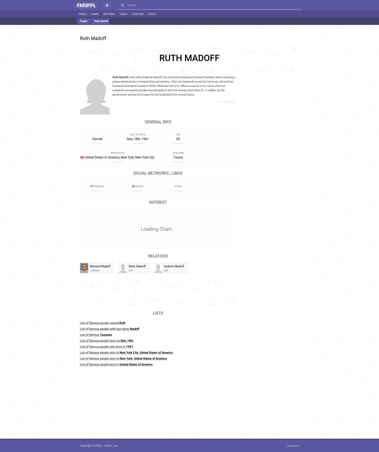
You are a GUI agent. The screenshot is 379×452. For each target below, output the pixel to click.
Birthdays (109, 14)
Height (152, 14)
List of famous (96, 335)
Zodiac (123, 14)
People (83, 14)
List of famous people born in (126, 352)
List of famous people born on (106, 341)
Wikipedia (99, 186)
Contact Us (293, 445)
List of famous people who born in (106, 346)
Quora (178, 186)
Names (95, 14)
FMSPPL (86, 5)
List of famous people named (103, 323)
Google (139, 186)
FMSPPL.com (111, 445)
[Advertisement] (189, 58)
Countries (138, 14)
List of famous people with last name (109, 329)
